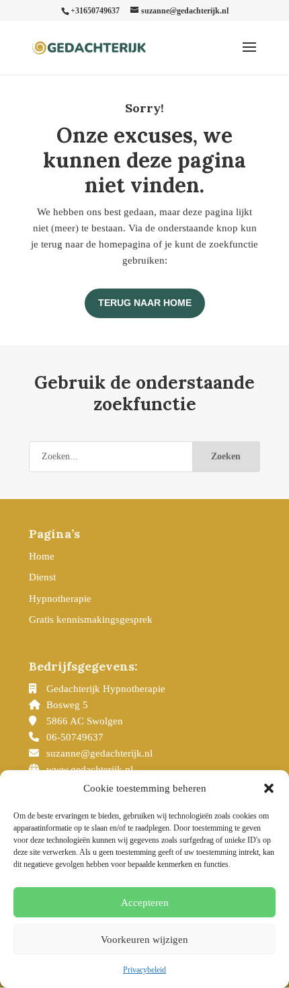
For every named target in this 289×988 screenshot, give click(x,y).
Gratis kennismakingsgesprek (91, 619)
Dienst (42, 577)
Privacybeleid (144, 970)
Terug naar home (145, 302)
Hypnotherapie (60, 598)
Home (41, 556)
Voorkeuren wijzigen (144, 939)
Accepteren (145, 902)
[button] (269, 788)
